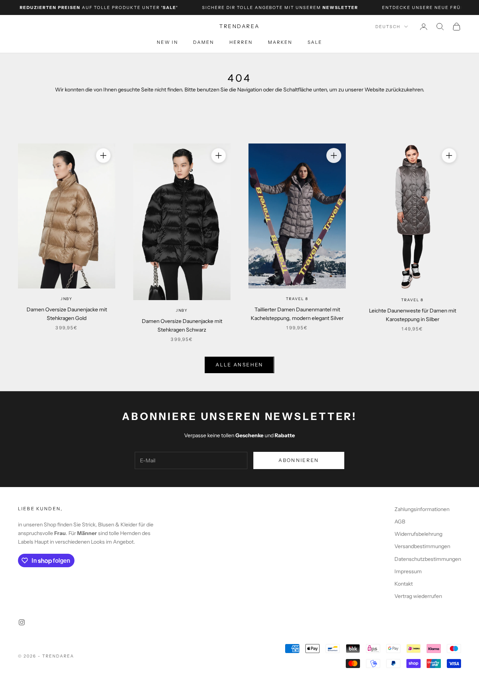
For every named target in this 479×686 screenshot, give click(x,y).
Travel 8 (297, 298)
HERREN (241, 42)
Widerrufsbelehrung (418, 534)
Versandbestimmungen (422, 546)
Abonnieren (298, 460)
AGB (399, 521)
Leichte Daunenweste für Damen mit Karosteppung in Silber (412, 315)
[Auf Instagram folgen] (21, 622)
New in (167, 42)
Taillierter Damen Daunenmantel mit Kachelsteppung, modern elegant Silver (297, 313)
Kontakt (403, 583)
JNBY (67, 298)
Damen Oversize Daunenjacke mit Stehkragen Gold (67, 313)
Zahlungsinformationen (421, 509)
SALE (315, 42)
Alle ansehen (239, 365)
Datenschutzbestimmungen (427, 559)
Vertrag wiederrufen (418, 596)
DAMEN (203, 42)
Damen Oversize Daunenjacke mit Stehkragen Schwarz (182, 325)
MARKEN (280, 42)
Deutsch (387, 26)
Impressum (408, 571)
